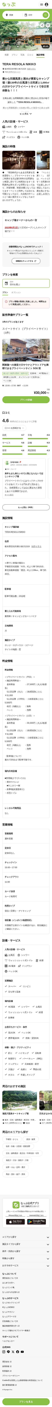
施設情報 (40, 55)
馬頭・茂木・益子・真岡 (15, 1174)
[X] (13, 1351)
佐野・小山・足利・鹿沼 (15, 1167)
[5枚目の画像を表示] (34, 46)
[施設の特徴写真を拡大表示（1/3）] (18, 160)
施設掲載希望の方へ (10, 1326)
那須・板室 (30, 1139)
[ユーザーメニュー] (44, 4)
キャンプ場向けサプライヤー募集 (15, 1331)
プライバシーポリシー (11, 1376)
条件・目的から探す (11, 1251)
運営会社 (5, 1362)
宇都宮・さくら (12, 1139)
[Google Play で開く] (36, 1222)
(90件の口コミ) (14, 72)
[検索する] (45, 15)
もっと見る (24, 114)
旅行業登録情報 (8, 1385)
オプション (16, 292)
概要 (7, 55)
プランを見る (26, 1401)
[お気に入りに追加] (48, 25)
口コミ (30, 55)
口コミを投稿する (13, 428)
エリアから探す (9, 1237)
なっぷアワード (8, 1317)
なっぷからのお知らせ (11, 1292)
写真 (23, 55)
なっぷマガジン (8, 1312)
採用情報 (5, 1366)
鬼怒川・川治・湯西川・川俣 (17, 1160)
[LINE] (8, 1351)
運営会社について (9, 1278)
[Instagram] (3, 1351)
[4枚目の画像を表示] (30, 46)
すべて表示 (9, 495)
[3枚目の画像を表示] (26, 46)
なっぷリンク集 (8, 1287)
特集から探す (8, 1258)
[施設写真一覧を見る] (26, 36)
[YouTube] (22, 1351)
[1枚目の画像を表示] (18, 46)
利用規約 (5, 1371)
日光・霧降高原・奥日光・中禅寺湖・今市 (22, 1153)
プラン (15, 55)
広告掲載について (9, 1321)
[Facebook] (17, 1351)
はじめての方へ (8, 1283)
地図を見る (31, 69)
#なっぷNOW (7, 1307)
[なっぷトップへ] (8, 4)
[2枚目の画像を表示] (22, 46)
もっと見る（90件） (26, 507)
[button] (24, 477)
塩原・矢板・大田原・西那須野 (18, 1146)
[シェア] (42, 25)
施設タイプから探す (11, 1244)
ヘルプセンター (8, 1341)
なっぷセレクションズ (11, 1303)
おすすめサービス (10, 1265)
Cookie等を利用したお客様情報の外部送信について (22, 1380)
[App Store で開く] (15, 1222)
